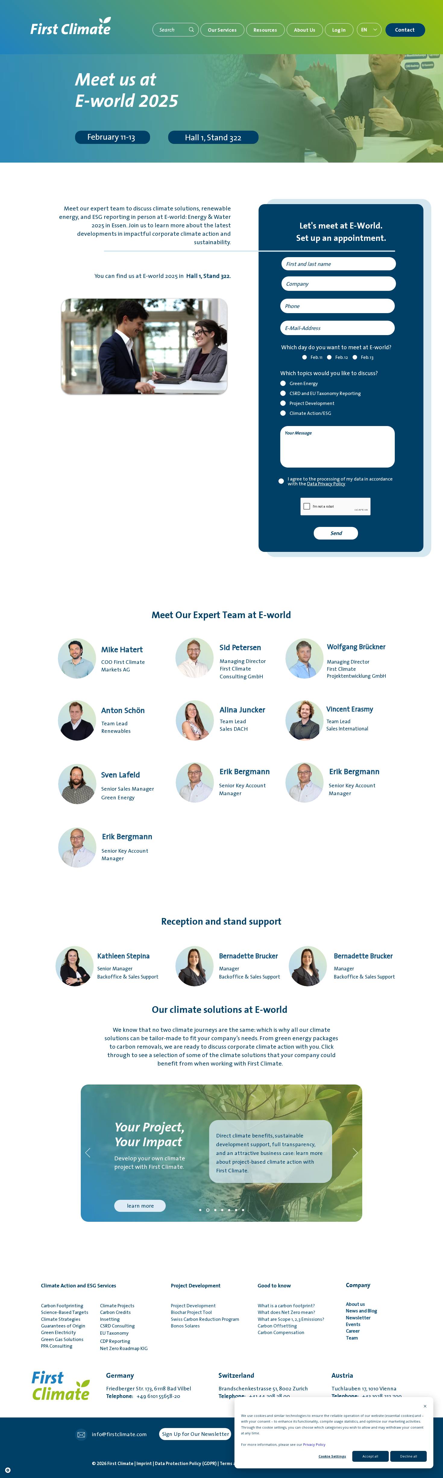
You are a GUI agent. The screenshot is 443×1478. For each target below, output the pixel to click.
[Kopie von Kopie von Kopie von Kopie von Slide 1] (236, 1210)
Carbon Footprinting (62, 1305)
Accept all (370, 1456)
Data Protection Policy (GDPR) (186, 1463)
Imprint (145, 1463)
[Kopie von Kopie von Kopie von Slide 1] (229, 1210)
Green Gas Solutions (62, 1339)
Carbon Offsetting (277, 1326)
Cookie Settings (332, 1456)
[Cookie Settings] (8, 1470)
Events (353, 1324)
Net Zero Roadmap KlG (124, 1348)
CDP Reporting (116, 1341)
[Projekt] (207, 1210)
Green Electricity (58, 1332)
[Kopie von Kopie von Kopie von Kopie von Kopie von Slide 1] (243, 1210)
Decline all (408, 1456)
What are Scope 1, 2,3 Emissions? (291, 1319)
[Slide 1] (200, 1210)
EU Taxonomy (114, 1333)
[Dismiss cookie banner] (425, 1406)
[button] (222, 29)
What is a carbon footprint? (286, 1305)
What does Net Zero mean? (286, 1312)
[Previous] (87, 1153)
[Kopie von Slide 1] (214, 1210)
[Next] (355, 1153)
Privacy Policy (314, 1444)
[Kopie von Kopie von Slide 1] (222, 1210)
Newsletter (359, 1317)
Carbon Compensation (281, 1332)
